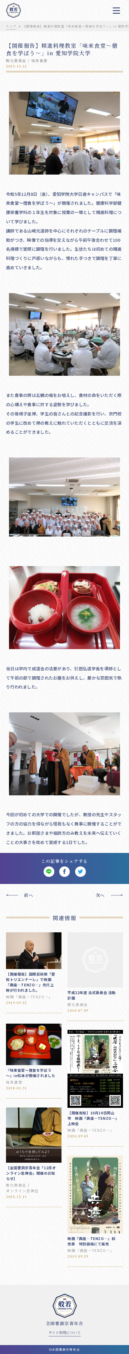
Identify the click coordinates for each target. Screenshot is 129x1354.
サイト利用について (65, 1332)
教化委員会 (16, 60)
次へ (100, 895)
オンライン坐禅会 (22, 1190)
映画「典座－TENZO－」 (29, 996)
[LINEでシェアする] (48, 872)
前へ (28, 895)
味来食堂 (40, 60)
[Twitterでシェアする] (80, 872)
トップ (11, 26)
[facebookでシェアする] (64, 872)
